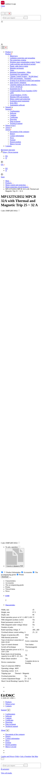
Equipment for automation (19, 74)
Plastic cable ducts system (19, 66)
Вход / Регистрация (10, 152)
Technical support (16, 123)
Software (13, 113)
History (12, 134)
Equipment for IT (16, 89)
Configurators (15, 111)
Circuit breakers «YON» (18, 95)
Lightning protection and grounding (22, 58)
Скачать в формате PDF (14, 566)
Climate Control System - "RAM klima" (24, 76)
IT (6, 158)
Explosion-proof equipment (19, 101)
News (12, 138)
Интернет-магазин (8, 150)
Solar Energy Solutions (18, 83)
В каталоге (5, 769)
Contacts (8, 706)
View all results (6, 773)
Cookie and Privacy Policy (10, 756)
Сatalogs (13, 115)
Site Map (35, 756)
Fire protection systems (18, 60)
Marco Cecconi (15, 144)
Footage (13, 140)
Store (3, 177)
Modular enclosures (17, 68)
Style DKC (14, 103)
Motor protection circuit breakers (17, 187)
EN (2, 165)
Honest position (15, 142)
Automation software (17, 105)
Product (8, 54)
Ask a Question (25, 756)
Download (5, 577)
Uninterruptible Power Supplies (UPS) (23, 91)
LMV (12, 93)
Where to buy (10, 704)
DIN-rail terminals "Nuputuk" (21, 78)
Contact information (17, 136)
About (7, 130)
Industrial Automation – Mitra (20, 72)
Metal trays (14, 56)
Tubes (12, 70)
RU (6, 156)
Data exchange (15, 121)
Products (8, 183)
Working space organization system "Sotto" (25, 62)
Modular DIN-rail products (19, 97)
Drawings (13, 119)
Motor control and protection (20, 99)
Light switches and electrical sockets (23, 64)
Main (7, 181)
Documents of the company (19, 132)
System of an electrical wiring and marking (25, 80)
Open (3, 6)
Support (8, 109)
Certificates (14, 117)
